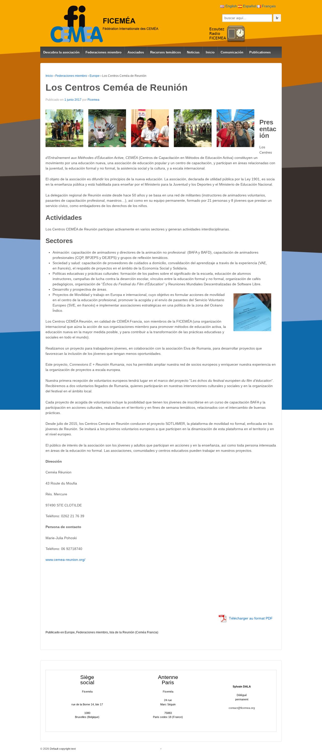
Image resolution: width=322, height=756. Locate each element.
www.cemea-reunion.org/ (65, 560)
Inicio (210, 52)
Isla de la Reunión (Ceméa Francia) (133, 632)
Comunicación (232, 52)
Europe (95, 76)
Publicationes (260, 52)
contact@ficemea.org (242, 707)
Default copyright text (62, 748)
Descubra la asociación (61, 52)
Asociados (136, 52)
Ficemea (93, 99)
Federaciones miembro (104, 52)
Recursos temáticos (165, 52)
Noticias (193, 52)
